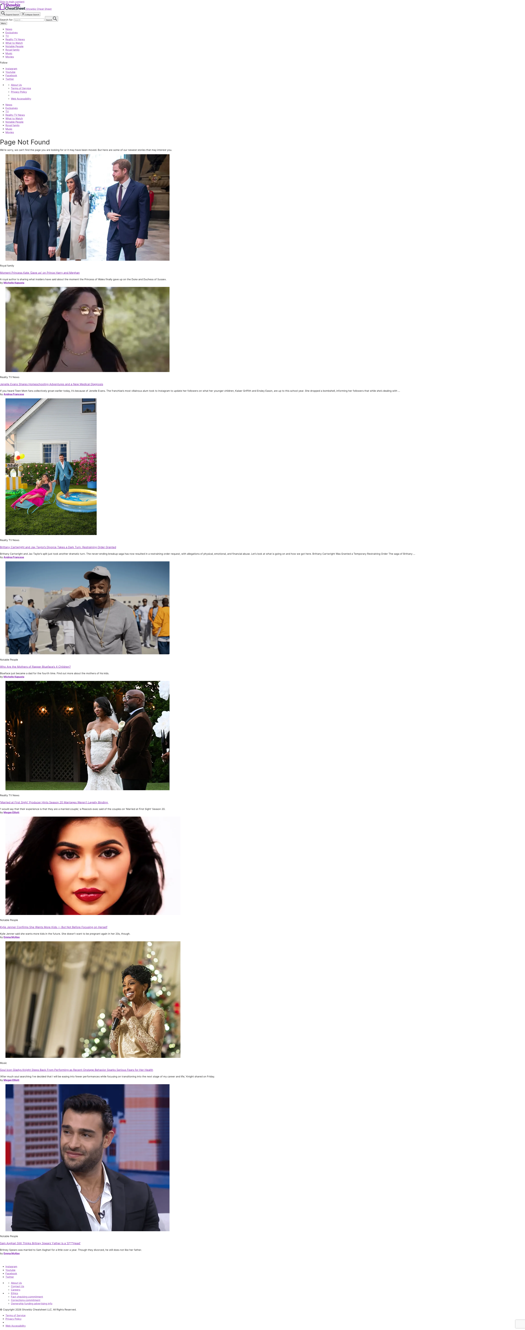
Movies (9, 56)
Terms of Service (21, 88)
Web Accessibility (21, 98)
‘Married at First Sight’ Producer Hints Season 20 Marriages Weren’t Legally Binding (54, 802)
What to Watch (14, 42)
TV (7, 35)
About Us (16, 84)
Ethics (14, 1293)
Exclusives (11, 32)
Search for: (7, 19)
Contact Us (17, 1286)
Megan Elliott (11, 812)
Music (8, 53)
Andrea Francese (14, 394)
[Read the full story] (87, 259)
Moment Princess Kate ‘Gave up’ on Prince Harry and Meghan (40, 272)
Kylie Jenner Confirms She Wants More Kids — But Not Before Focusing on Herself (53, 927)
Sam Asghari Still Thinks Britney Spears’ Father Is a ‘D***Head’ (40, 1243)
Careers (15, 1289)
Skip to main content (12, 1)
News (8, 29)
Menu (3, 23)
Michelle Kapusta (14, 282)
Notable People (14, 46)
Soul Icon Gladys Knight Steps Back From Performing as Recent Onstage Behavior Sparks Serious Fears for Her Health (76, 1070)
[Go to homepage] (12, 1260)
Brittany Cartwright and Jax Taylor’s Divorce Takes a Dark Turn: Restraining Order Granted (58, 547)
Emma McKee (12, 937)
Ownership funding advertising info (31, 1303)
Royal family (12, 49)
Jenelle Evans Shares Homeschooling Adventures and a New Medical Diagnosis (51, 384)
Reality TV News (15, 39)
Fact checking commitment (27, 1296)
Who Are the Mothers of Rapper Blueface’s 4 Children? (35, 666)
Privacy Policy (19, 91)
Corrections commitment (25, 1300)
